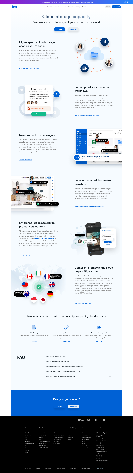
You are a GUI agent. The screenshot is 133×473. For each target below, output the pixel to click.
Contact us (73, 29)
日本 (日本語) (99, 456)
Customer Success (72, 433)
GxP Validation (85, 439)
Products (49, 7)
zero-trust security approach (44, 238)
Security (41, 439)
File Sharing (56, 433)
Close (130, 2)
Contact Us (70, 439)
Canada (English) (100, 447)
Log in (108, 7)
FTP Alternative (57, 439)
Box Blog (27, 441)
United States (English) (101, 433)
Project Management (58, 437)
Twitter (96, 420)
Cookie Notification (86, 468)
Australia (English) (100, 445)
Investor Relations (29, 443)
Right (127, 2)
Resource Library (86, 448)
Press (26, 439)
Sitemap (38, 468)
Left (125, 2)
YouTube (81, 420)
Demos (83, 441)
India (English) (99, 438)
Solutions (56, 7)
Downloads (84, 445)
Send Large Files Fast (44, 441)
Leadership (28, 435)
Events (83, 443)
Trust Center (85, 433)
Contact (84, 7)
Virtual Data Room (43, 447)
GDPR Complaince (86, 437)
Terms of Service (61, 468)
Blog (88, 420)
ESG (26, 437)
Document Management (59, 435)
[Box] (14, 6)
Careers (27, 448)
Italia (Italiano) (99, 453)
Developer (63, 7)
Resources (71, 7)
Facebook (104, 420)
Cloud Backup (56, 443)
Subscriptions (48, 468)
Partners (27, 450)
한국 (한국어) (99, 458)
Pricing (78, 7)
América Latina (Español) (102, 460)
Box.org (27, 445)
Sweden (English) (100, 443)
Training (70, 435)
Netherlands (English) (101, 441)
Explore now (89, 2)
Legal (26, 452)
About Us (27, 433)
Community (70, 437)
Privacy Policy (73, 468)
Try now (59, 29)
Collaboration (42, 433)
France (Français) (100, 449)
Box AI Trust (85, 435)
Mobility (41, 437)
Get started (116, 7)
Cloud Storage (42, 435)
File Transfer (56, 441)
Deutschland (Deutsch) (101, 451)
